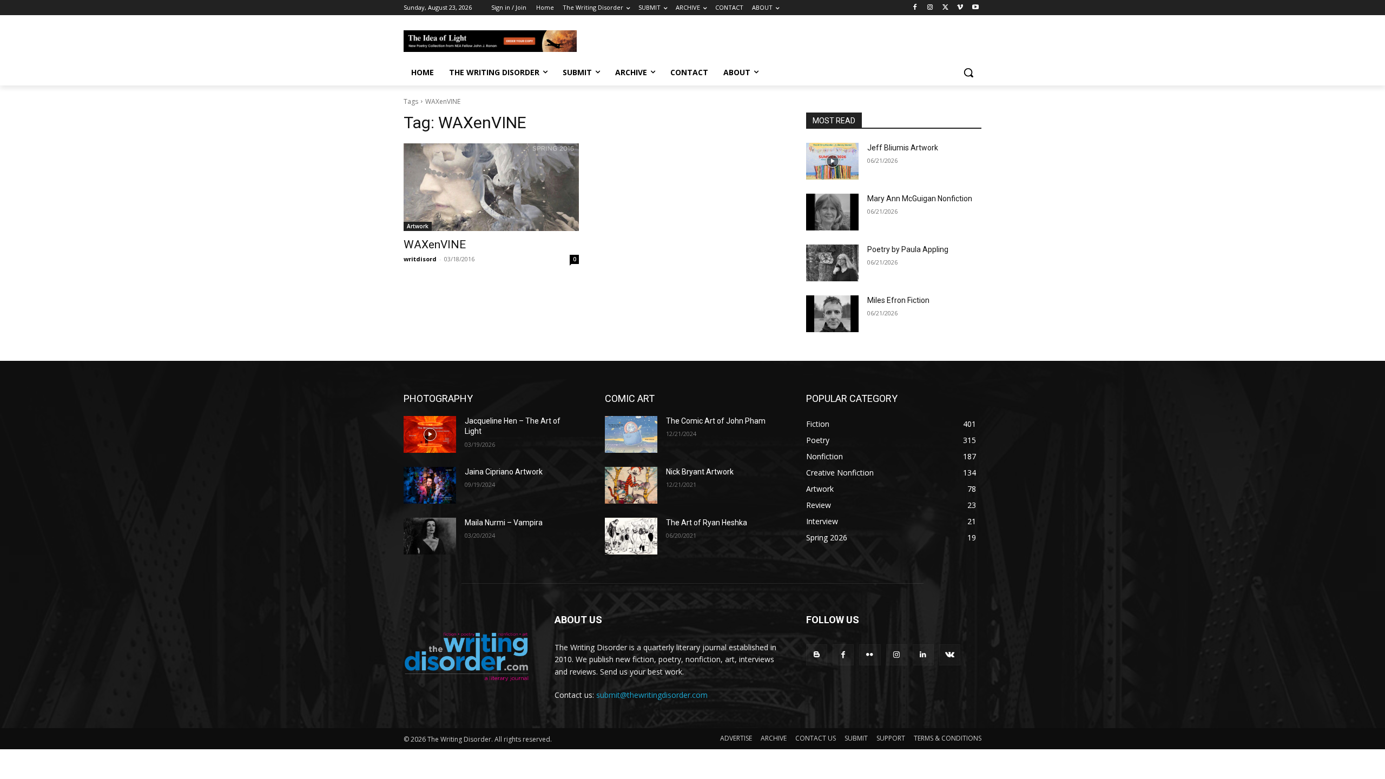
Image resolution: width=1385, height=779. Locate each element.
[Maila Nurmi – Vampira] (430, 536)
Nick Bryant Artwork (700, 471)
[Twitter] (945, 8)
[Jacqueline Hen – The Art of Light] (430, 434)
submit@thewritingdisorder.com (652, 695)
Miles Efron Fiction (898, 300)
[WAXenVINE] (491, 187)
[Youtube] (975, 8)
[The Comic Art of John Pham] (631, 434)
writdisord (420, 259)
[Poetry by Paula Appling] (832, 263)
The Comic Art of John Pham (716, 421)
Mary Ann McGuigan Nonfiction (919, 198)
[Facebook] (915, 8)
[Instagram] (930, 8)
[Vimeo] (960, 8)
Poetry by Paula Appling (907, 249)
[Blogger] (816, 654)
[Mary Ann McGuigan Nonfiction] (832, 212)
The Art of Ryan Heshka (706, 522)
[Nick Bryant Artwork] (631, 485)
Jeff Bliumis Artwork (902, 147)
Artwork (417, 226)
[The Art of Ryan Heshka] (631, 536)
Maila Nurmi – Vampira (504, 522)
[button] (968, 72)
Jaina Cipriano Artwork (504, 471)
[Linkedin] (923, 654)
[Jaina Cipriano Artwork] (430, 485)
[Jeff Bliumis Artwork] (832, 161)
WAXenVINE (435, 244)
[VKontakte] (949, 654)
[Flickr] (869, 654)
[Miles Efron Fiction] (832, 313)
